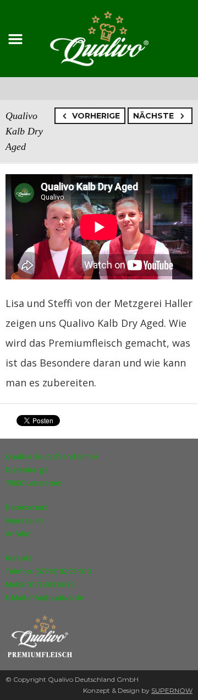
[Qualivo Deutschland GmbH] (99, 36)
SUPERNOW (172, 690)
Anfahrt (18, 534)
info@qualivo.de (56, 597)
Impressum (24, 520)
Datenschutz (27, 507)
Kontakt (18, 558)
